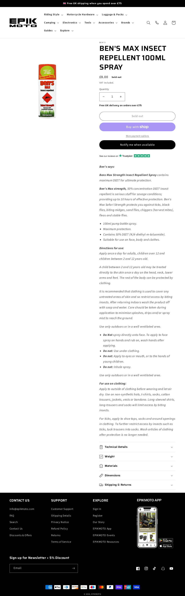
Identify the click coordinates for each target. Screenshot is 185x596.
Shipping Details (61, 516)
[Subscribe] (73, 568)
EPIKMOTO (96, 594)
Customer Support (62, 509)
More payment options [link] (137, 136)
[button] (53, 15)
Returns (55, 535)
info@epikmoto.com (22, 509)
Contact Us (16, 529)
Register (98, 516)
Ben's (102, 42)
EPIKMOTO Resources (106, 542)
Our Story (99, 522)
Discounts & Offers (21, 535)
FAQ (12, 516)
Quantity (104, 89)
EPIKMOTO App (102, 529)
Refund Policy (59, 529)
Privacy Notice (60, 522)
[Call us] (157, 23)
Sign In (97, 509)
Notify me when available (137, 145)
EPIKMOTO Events (104, 535)
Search (14, 522)
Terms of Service (61, 542)
